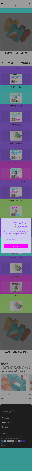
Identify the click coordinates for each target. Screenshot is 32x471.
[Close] (29, 220)
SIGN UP (16, 246)
